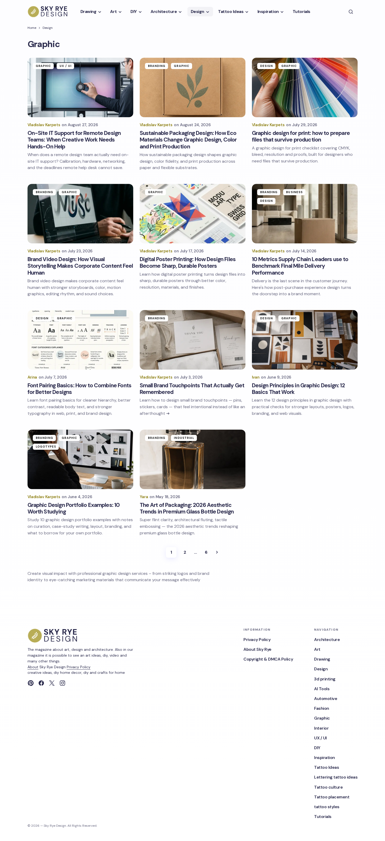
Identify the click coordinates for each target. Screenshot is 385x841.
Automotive (325, 698)
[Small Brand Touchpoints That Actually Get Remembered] (193, 340)
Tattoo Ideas (326, 767)
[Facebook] (41, 683)
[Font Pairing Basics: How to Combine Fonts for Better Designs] (80, 340)
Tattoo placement (331, 797)
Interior (321, 728)
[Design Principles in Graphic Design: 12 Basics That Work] (305, 340)
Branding (157, 66)
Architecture (327, 639)
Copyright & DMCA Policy (268, 659)
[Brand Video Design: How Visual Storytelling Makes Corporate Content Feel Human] (80, 213)
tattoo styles (326, 807)
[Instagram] (62, 683)
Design (48, 28)
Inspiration (324, 757)
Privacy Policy (78, 667)
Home (32, 28)
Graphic (43, 66)
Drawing (322, 659)
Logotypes (46, 446)
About (33, 667)
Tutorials (323, 816)
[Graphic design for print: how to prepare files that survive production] (305, 87)
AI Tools (321, 689)
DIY (317, 748)
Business (294, 192)
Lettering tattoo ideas (335, 777)
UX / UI (65, 66)
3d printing (325, 679)
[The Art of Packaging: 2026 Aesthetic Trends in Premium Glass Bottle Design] (193, 459)
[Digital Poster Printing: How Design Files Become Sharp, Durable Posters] (193, 213)
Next (217, 552)
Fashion (321, 708)
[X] (52, 683)
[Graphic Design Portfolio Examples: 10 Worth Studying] (80, 459)
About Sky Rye (257, 649)
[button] (351, 11)
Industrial (184, 438)
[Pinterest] (30, 683)
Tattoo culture (328, 787)
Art (317, 649)
